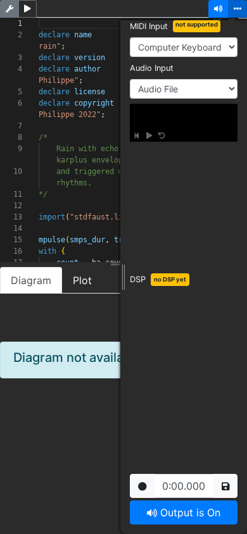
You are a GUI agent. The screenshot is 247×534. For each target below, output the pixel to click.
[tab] (82, 280)
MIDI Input (149, 26)
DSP (138, 279)
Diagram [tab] (31, 280)
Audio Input (152, 68)
